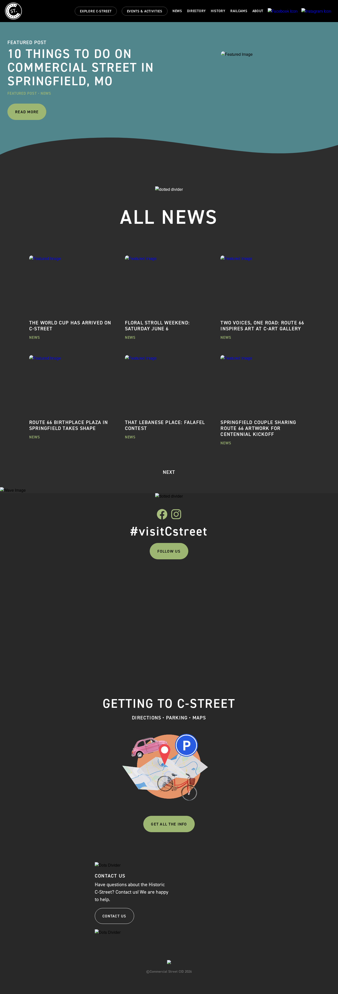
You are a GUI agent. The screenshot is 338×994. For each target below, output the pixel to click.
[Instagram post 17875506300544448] (64, 578)
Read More (27, 111)
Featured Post (22, 93)
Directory (196, 11)
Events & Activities (144, 11)
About (258, 11)
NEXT (169, 472)
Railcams (238, 11)
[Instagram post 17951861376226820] (274, 578)
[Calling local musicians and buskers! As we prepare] (134, 616)
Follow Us (168, 551)
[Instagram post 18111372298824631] (204, 578)
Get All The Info (169, 824)
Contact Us (114, 916)
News (177, 11)
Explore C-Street (95, 11)
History (218, 11)
